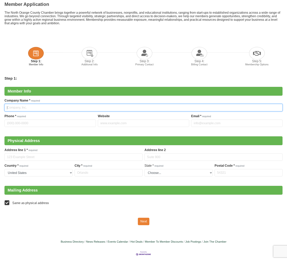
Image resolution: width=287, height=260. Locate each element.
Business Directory (72, 241)
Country (16, 165)
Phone (15, 116)
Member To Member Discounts (164, 241)
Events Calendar (118, 241)
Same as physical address (30, 203)
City (83, 165)
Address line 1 (20, 150)
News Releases (95, 241)
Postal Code (229, 165)
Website (104, 116)
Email (201, 116)
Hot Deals (136, 241)
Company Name (22, 100)
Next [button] (143, 221)
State (153, 165)
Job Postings (193, 241)
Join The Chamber (214, 241)
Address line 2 (155, 150)
